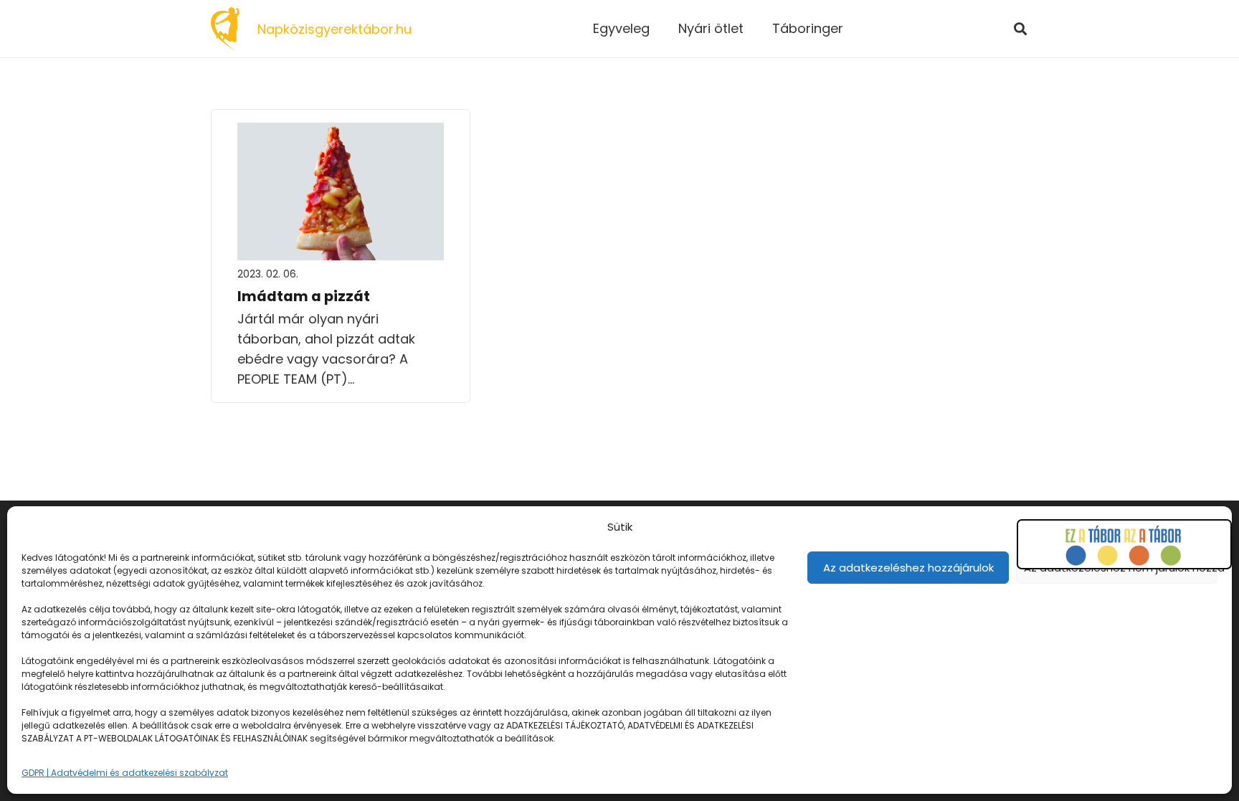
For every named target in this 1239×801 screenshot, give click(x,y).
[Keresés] (1020, 29)
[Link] (225, 28)
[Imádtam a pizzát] (340, 132)
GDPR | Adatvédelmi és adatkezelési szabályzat (125, 773)
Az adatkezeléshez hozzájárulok (908, 567)
